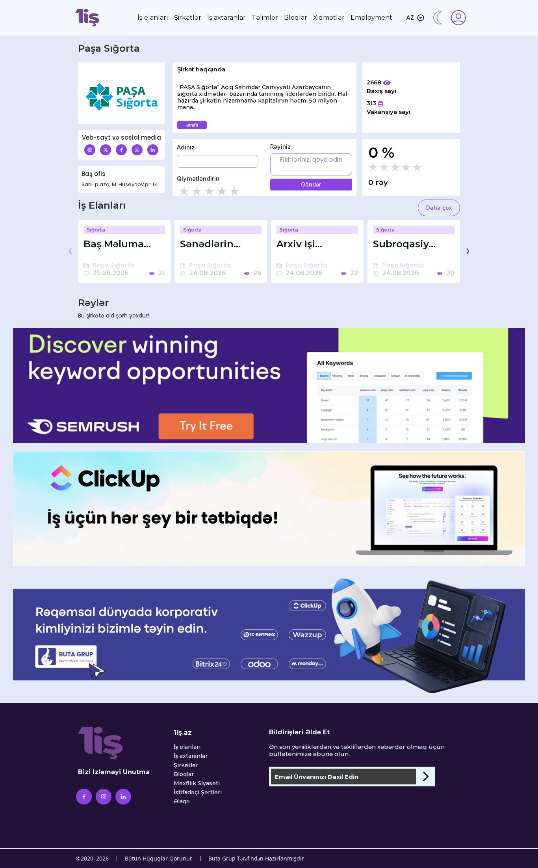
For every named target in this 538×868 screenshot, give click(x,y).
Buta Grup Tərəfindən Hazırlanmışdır (256, 858)
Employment (371, 17)
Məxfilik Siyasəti (197, 783)
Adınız (186, 147)
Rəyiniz (280, 146)
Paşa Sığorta (113, 265)
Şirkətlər (187, 17)
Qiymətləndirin (198, 178)
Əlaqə (182, 801)
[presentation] (70, 250)
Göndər (311, 184)
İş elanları (152, 17)
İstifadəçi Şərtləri (198, 792)
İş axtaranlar (226, 17)
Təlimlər (265, 17)
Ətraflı (192, 125)
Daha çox (439, 207)
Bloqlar (295, 17)
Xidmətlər (329, 17)
